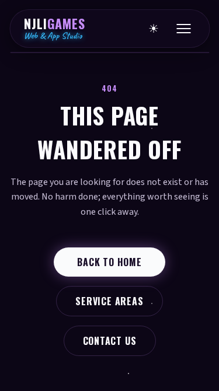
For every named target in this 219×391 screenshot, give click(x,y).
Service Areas (109, 301)
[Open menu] (183, 28)
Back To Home (109, 262)
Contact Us (110, 341)
